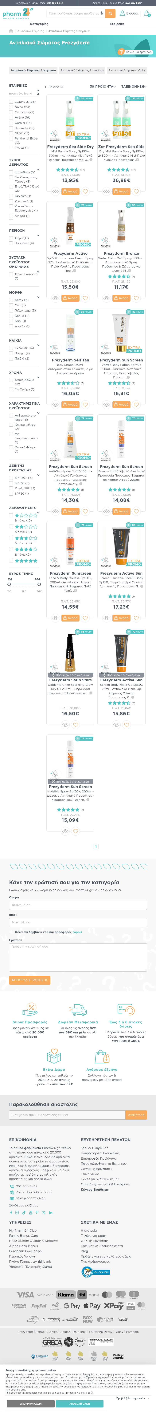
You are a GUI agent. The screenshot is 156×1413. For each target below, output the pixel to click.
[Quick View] (55, 191)
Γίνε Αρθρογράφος (95, 1261)
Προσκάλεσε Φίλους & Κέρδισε (33, 1240)
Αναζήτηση (136, 1115)
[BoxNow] (88, 1319)
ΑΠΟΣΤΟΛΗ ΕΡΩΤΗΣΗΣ (30, 980)
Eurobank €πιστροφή (25, 1251)
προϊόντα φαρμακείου (51, 1161)
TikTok (24, 1212)
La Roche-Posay (100, 1331)
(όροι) (77, 932)
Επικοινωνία (90, 1174)
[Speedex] (70, 1319)
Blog (84, 1251)
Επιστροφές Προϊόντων (98, 1158)
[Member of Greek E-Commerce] (52, 1342)
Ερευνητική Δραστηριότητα (102, 1246)
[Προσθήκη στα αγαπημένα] (85, 191)
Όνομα (14, 897)
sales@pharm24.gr (30, 1198)
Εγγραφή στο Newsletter (100, 1179)
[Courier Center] (105, 1319)
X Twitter (44, 1212)
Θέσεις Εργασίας (94, 1240)
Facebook (11, 1212)
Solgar (65, 1331)
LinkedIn (51, 1212)
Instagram (17, 1212)
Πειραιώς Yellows (22, 1256)
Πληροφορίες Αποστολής (100, 1153)
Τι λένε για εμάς (93, 1235)
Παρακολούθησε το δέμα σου (104, 1163)
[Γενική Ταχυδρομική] (50, 1319)
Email (13, 914)
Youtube (31, 1212)
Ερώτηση (15, 940)
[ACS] (123, 1319)
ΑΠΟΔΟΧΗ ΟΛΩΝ (79, 1403)
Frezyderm (25, 1331)
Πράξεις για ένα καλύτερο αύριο (106, 1256)
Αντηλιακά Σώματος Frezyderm (33, 70)
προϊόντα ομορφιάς (24, 1170)
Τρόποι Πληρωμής (94, 1148)
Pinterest (37, 1212)
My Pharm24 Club (23, 1230)
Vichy (119, 1331)
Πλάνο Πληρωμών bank (30, 1261)
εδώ (90, 1392)
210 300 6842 (27, 1186)
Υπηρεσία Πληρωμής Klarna (30, 1266)
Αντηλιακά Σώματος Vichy (127, 70)
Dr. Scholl (79, 1331)
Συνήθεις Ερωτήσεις (96, 1168)
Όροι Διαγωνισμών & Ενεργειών (106, 1184)
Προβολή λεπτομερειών (130, 1398)
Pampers (132, 1331)
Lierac (40, 1331)
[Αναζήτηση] (110, 13)
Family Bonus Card (23, 1235)
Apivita (52, 1331)
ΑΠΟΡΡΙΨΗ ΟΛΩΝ (30, 1403)
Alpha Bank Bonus (23, 1246)
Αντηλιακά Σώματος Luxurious (82, 70)
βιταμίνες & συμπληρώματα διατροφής (39, 1165)
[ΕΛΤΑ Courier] (33, 1319)
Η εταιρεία (89, 1230)
